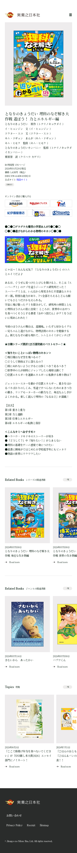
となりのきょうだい (16, 124)
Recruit (31, 825)
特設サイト (22, 180)
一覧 (67, 479)
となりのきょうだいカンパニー (23, 147)
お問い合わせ (14, 815)
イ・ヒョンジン (14, 129)
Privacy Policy (14, 825)
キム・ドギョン (14, 138)
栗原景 (9, 157)
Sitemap (44, 825)
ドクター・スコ (14, 133)
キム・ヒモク (12, 143)
